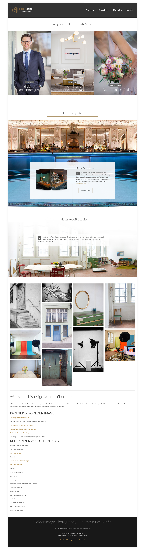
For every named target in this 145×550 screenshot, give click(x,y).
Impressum (73, 540)
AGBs (67, 540)
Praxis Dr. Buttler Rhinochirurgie (19, 461)
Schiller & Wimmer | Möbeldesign (20, 433)
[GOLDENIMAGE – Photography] (22, 10)
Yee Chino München (16, 464)
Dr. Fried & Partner (15, 453)
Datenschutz (81, 540)
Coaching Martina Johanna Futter (20, 418)
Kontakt (62, 540)
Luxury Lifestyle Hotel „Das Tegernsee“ (21, 425)
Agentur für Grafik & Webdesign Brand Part (23, 429)
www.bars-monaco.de (82, 184)
